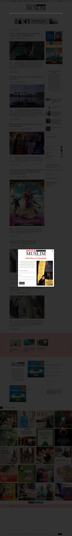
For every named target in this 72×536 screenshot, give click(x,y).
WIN (28, 1)
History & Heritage (13, 1)
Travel (25, 1)
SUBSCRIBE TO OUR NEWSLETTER (42, 1)
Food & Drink (20, 1)
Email (20, 275)
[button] (52, 250)
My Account (33, 1)
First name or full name (23, 270)
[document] (36, 268)
